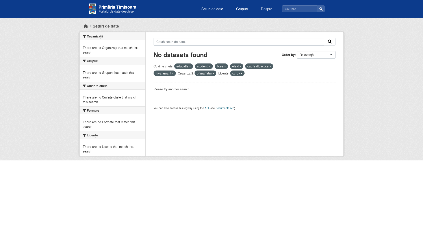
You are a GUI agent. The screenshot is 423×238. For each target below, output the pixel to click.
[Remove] (190, 66)
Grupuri (242, 8)
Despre (266, 8)
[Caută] (321, 8)
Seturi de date (212, 8)
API (207, 108)
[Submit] (330, 42)
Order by (288, 54)
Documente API (224, 108)
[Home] (86, 26)
